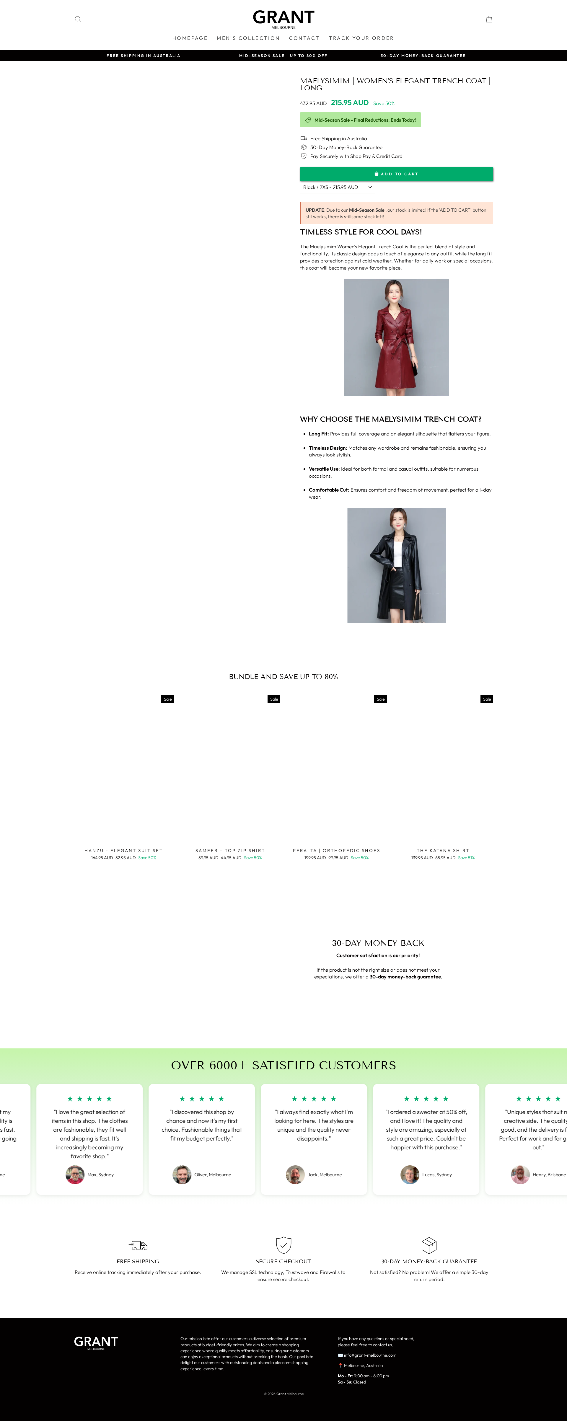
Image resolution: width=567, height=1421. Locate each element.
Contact (304, 38)
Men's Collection (248, 38)
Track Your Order (362, 38)
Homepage (190, 38)
